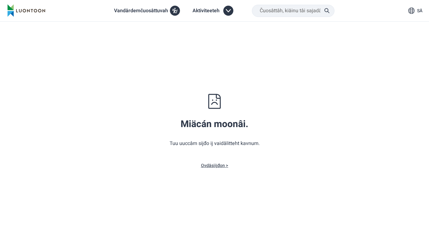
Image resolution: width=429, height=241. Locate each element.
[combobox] (293, 11)
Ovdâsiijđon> (214, 165)
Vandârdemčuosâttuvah (141, 10)
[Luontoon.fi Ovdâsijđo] (26, 10)
